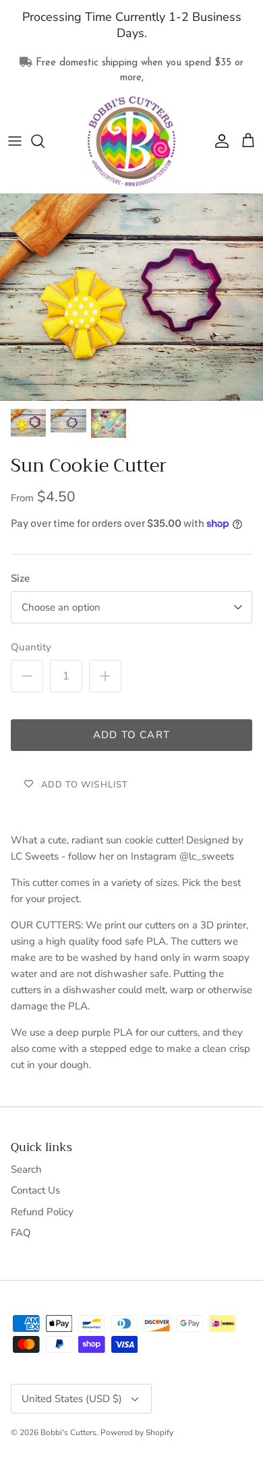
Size (20, 578)
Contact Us (35, 1190)
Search (26, 1169)
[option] (131, 297)
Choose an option (61, 607)
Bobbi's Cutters (68, 1432)
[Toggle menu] (15, 141)
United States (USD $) (72, 1398)
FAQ (21, 1232)
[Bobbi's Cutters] (131, 141)
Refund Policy (42, 1212)
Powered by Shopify (136, 1432)
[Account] (218, 141)
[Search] (44, 141)
